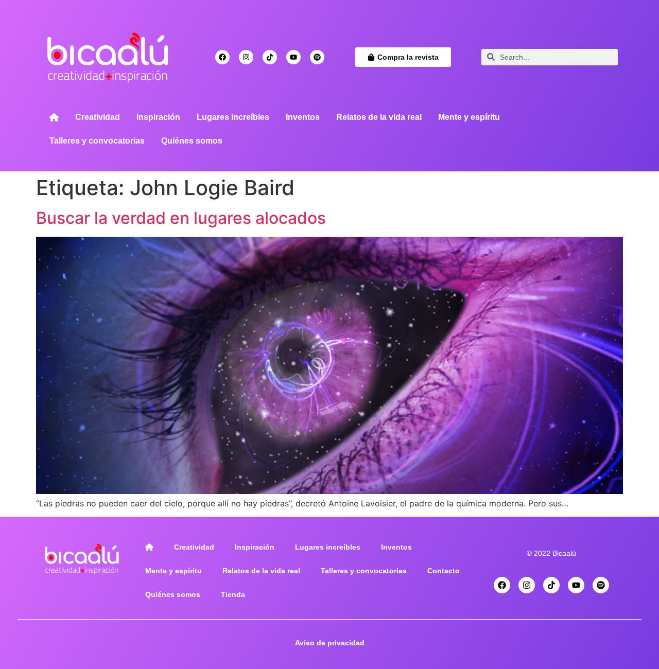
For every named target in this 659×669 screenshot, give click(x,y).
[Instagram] (246, 57)
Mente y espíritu (469, 117)
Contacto (443, 571)
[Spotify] (317, 57)
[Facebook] (222, 57)
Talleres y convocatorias (97, 140)
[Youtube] (293, 57)
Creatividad (97, 117)
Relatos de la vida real (379, 117)
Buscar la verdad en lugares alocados (181, 218)
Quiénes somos (191, 140)
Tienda (233, 594)
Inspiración (158, 117)
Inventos (303, 117)
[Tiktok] (270, 57)
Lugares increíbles (233, 117)
